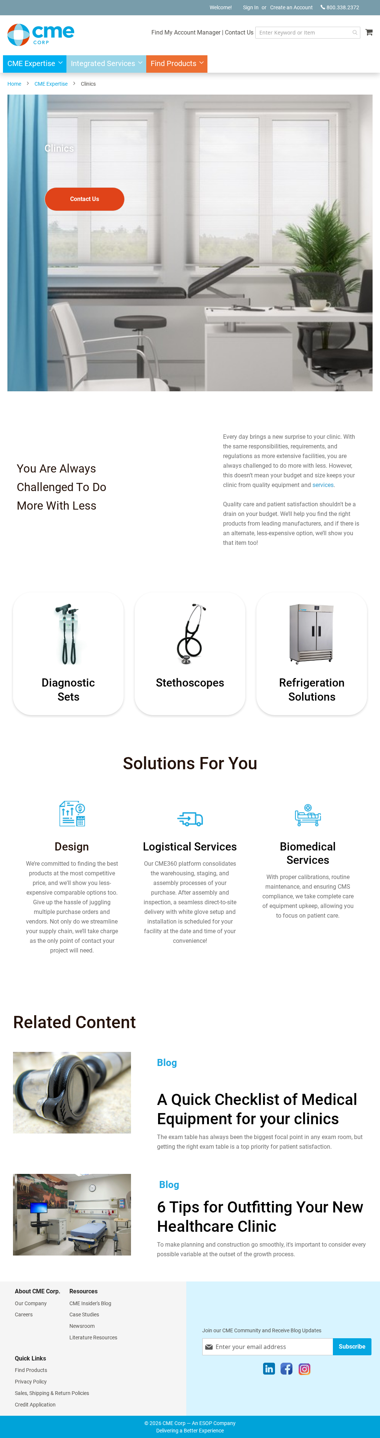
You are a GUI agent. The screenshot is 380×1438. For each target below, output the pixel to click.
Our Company (31, 1303)
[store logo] (40, 35)
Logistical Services (190, 846)
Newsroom (82, 1326)
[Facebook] (286, 1370)
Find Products (31, 1370)
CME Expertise (51, 84)
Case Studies (84, 1314)
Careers (24, 1314)
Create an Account (291, 7)
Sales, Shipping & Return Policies (52, 1393)
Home (14, 84)
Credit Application (35, 1405)
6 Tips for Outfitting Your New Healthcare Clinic (260, 1216)
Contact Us (239, 32)
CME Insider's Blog (90, 1303)
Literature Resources (93, 1337)
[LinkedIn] (269, 1370)
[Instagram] (304, 1370)
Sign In (251, 7)
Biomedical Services (308, 853)
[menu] (190, 64)
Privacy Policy (31, 1382)
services (323, 484)
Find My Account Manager (185, 32)
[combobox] (307, 33)
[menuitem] (33, 64)
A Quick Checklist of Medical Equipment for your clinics (257, 1109)
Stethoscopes (190, 682)
